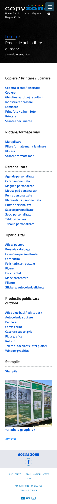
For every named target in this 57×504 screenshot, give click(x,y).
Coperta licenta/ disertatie (22, 87)
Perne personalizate (18, 195)
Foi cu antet (13, 273)
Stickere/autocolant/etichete (24, 287)
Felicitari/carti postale (20, 263)
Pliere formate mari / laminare (25, 146)
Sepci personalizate (18, 214)
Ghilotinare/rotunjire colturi (24, 97)
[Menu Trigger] (49, 6)
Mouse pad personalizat (21, 190)
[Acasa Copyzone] (27, 8)
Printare (10, 116)
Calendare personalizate (21, 254)
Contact (18, 17)
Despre (9, 17)
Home (8, 13)
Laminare (11, 106)
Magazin (36, 13)
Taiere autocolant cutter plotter (26, 345)
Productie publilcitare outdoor (23, 45)
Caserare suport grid (18, 331)
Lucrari (26, 13)
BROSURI (10, 439)
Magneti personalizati (20, 185)
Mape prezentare (16, 277)
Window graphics (17, 350)
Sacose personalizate (19, 209)
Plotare (10, 151)
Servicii (17, 13)
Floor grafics (13, 336)
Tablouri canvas (15, 219)
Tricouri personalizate (19, 223)
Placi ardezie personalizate (23, 200)
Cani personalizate (17, 181)
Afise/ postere (14, 244)
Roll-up (10, 341)
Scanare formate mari (19, 155)
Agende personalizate (19, 176)
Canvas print (13, 326)
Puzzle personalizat (18, 204)
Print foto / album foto (20, 111)
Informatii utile (22, 485)
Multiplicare (13, 141)
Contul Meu (36, 485)
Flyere (9, 268)
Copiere (10, 92)
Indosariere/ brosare (19, 101)
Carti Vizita (12, 258)
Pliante (10, 282)
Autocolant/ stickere (19, 317)
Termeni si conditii (28, 490)
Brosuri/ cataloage (17, 249)
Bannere (10, 322)
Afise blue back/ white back (23, 312)
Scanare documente (18, 120)
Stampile (11, 371)
